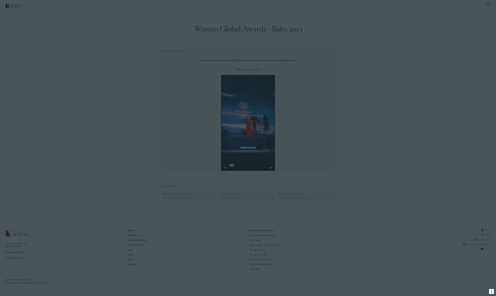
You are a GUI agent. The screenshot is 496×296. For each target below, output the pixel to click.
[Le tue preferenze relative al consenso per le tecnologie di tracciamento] (491, 291)
